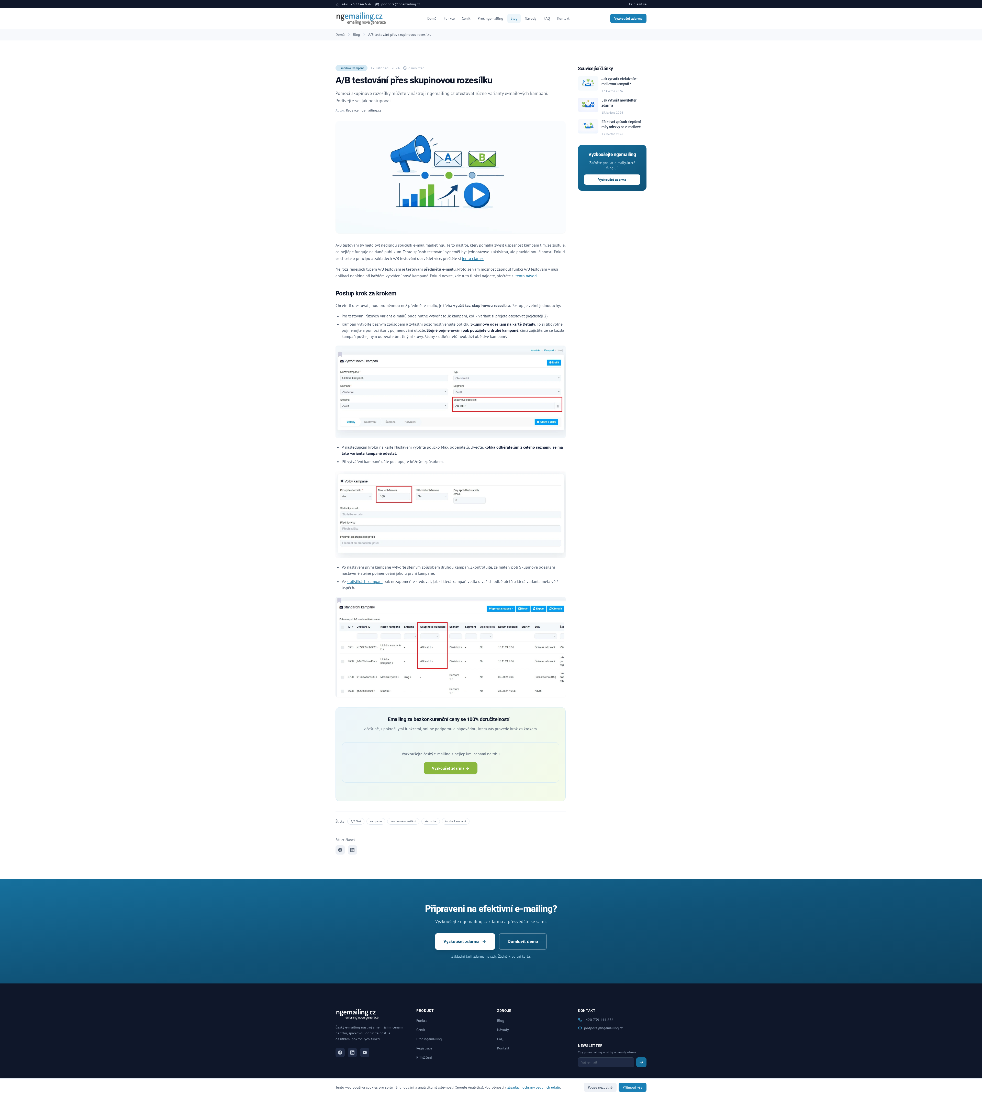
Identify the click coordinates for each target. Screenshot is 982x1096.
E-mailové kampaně (351, 68)
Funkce (449, 18)
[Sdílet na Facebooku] (340, 850)
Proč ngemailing (490, 18)
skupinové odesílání (403, 821)
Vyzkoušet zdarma (628, 18)
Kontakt (563, 18)
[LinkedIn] (352, 1052)
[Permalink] (399, 293)
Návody (531, 18)
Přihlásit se (637, 4)
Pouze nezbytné (600, 1087)
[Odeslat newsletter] (641, 1062)
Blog (514, 18)
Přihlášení (424, 1057)
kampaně (376, 821)
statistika (431, 821)
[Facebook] (340, 1052)
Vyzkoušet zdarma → (450, 768)
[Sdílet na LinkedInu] (352, 850)
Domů (432, 18)
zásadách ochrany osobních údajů (533, 1087)
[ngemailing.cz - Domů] (361, 18)
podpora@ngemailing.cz (400, 4)
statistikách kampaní (365, 581)
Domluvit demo (523, 941)
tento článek (473, 258)
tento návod (526, 275)
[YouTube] (364, 1052)
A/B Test (356, 821)
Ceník (466, 18)
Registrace (424, 1048)
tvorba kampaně (455, 821)
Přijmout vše (632, 1087)
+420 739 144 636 (356, 4)
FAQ (547, 18)
